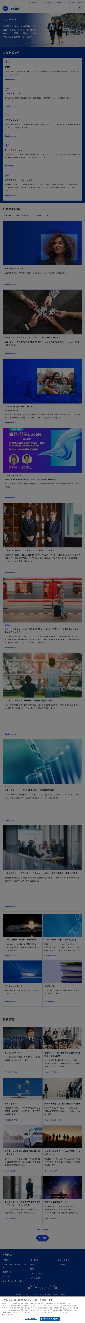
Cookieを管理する (31, 1319)
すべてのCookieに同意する (49, 1319)
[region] (42, 1309)
